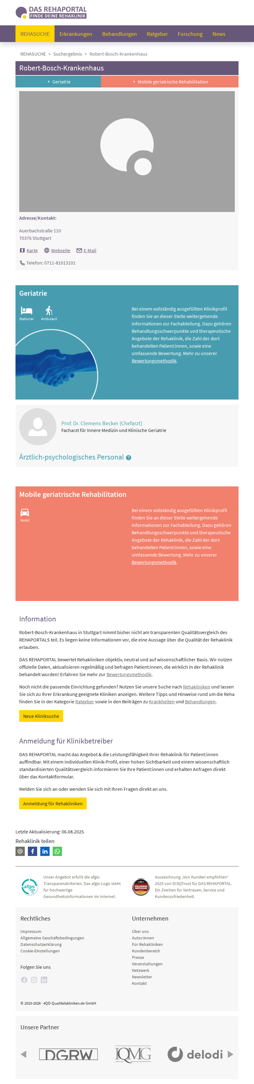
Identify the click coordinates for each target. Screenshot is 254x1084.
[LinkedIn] (44, 980)
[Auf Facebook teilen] (32, 851)
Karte (32, 250)
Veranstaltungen (147, 964)
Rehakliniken (196, 687)
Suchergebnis (67, 54)
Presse (138, 957)
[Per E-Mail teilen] (20, 851)
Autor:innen (143, 938)
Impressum (31, 931)
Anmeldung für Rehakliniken (53, 803)
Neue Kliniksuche (41, 716)
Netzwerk (140, 970)
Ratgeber (157, 33)
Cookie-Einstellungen (40, 951)
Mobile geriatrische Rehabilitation (173, 81)
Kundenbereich (146, 951)
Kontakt (139, 983)
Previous (24, 1054)
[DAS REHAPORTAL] (51, 11)
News (219, 33)
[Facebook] (24, 980)
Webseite (60, 250)
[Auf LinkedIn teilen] (45, 851)
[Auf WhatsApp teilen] (57, 851)
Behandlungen (119, 33)
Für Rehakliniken (147, 944)
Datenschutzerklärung (41, 944)
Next (230, 1054)
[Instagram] (34, 980)
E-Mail (90, 250)
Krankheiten (162, 701)
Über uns (140, 931)
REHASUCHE (33, 54)
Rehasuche (35, 33)
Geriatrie (61, 81)
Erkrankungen (75, 33)
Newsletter (142, 977)
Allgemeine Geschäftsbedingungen (52, 938)
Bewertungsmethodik (154, 361)
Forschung (190, 33)
